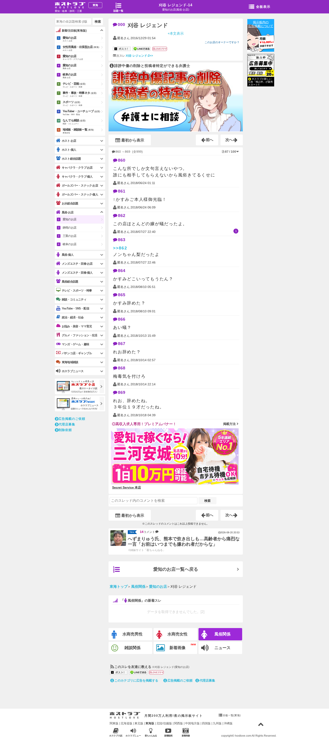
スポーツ (72, 103)
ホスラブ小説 (116, 735)
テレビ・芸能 (74, 85)
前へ (210, 140)
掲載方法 (229, 424)
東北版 (139, 723)
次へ (229, 140)
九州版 (217, 723)
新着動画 (168, 735)
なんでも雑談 (74, 122)
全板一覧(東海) (232, 715)
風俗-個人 (67, 254)
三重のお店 (69, 236)
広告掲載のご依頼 (179, 680)
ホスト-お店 (69, 140)
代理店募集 (207, 680)
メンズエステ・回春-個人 (77, 272)
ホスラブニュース (133, 735)
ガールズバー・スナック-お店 (80, 185)
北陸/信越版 (164, 723)
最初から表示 (132, 140)
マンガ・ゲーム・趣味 (75, 344)
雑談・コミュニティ (74, 299)
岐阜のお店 (69, 76)
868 (121, 368)
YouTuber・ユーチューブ (81, 112)
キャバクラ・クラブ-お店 (77, 167)
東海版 (149, 723)
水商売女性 (177, 634)
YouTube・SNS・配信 (75, 308)
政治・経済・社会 (73, 317)
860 (121, 160)
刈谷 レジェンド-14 (175, 5)
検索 (207, 500)
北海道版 (126, 723)
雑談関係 (132, 648)
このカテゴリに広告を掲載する (136, 680)
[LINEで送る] (141, 49)
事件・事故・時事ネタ (79, 94)
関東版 (114, 723)
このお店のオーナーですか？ (222, 42)
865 (121, 294)
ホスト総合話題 (71, 158)
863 (121, 239)
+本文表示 (176, 33)
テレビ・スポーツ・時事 (77, 290)
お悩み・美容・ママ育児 (77, 326)
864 (121, 270)
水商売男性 (132, 634)
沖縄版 (228, 723)
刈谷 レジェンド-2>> (139, 55)
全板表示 (263, 7)
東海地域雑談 (70, 362)
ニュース (222, 648)
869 (121, 392)
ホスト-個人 (69, 149)
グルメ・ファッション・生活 (79, 335)
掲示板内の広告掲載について (260, 24)
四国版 (206, 723)
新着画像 (177, 648)
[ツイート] (122, 49)
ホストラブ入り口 (125, 715)
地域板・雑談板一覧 (78, 131)
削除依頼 (65, 430)
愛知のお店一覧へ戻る (175, 569)
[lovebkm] (159, 49)
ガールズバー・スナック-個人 (80, 194)
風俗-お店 (67, 212)
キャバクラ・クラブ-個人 (77, 176)
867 (121, 343)
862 (121, 215)
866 (121, 319)
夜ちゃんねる (151, 735)
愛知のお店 (69, 39)
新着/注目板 (74, 30)
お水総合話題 (70, 203)
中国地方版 (192, 723)
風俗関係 (222, 634)
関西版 (178, 723)
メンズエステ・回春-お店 (77, 263)
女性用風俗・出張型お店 (81, 48)
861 (121, 191)
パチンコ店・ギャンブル (77, 353)
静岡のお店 (69, 227)
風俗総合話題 (70, 281)
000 (121, 24)
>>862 (120, 248)
